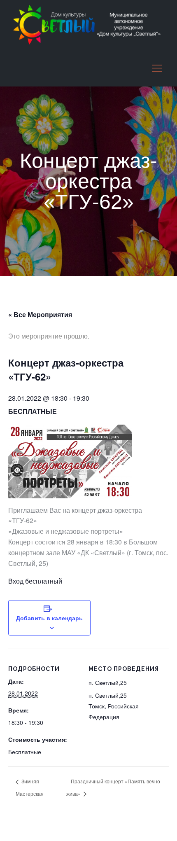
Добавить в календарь (49, 618)
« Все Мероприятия (40, 314)
